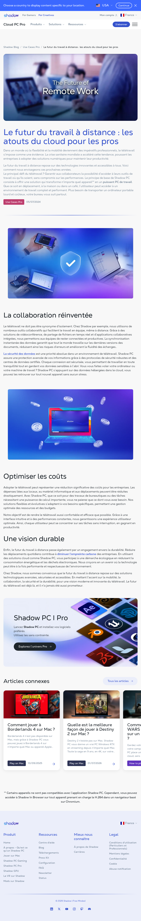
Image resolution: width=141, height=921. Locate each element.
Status (42, 877)
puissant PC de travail (117, 182)
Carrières (79, 851)
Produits (36, 24)
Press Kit (44, 857)
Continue (123, 5)
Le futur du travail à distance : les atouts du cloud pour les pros (81, 47)
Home (6, 842)
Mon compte (107, 15)
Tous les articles (118, 681)
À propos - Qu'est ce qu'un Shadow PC (15, 849)
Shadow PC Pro (12, 865)
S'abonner (121, 24)
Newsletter (45, 872)
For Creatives (46, 15)
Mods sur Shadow (13, 881)
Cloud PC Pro (14, 24)
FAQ (41, 867)
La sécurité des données (19, 354)
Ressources (75, 24)
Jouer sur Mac (11, 855)
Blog (41, 847)
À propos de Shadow (86, 846)
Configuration (47, 862)
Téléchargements (49, 852)
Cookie (113, 863)
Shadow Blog (11, 47)
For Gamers (29, 15)
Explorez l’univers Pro (33, 646)
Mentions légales (119, 853)
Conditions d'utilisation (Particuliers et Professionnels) (123, 845)
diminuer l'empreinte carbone (76, 554)
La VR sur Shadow (14, 875)
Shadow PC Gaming (15, 860)
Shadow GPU (11, 870)
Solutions (55, 24)
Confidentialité (118, 858)
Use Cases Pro (31, 47)
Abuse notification (120, 868)
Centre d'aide (47, 842)
